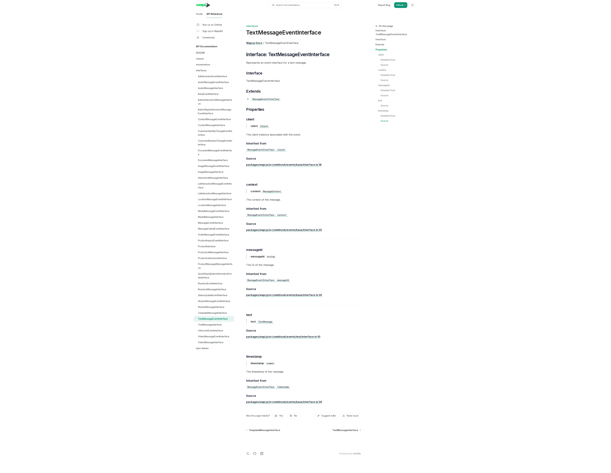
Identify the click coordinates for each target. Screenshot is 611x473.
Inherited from (388, 59)
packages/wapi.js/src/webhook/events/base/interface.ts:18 (284, 164)
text (380, 100)
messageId (384, 85)
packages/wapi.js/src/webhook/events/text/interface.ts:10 (283, 336)
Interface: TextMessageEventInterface (391, 32)
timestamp (383, 110)
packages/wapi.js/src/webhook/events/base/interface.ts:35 (284, 229)
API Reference (214, 14)
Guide (199, 14)
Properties (381, 49)
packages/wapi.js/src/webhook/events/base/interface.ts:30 (284, 295)
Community (208, 37)
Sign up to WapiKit (212, 31)
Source (384, 64)
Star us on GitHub (212, 24)
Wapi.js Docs (254, 43)
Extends (380, 44)
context (382, 70)
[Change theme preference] (412, 5)
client (381, 54)
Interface (381, 39)
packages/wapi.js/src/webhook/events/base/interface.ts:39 (284, 401)
